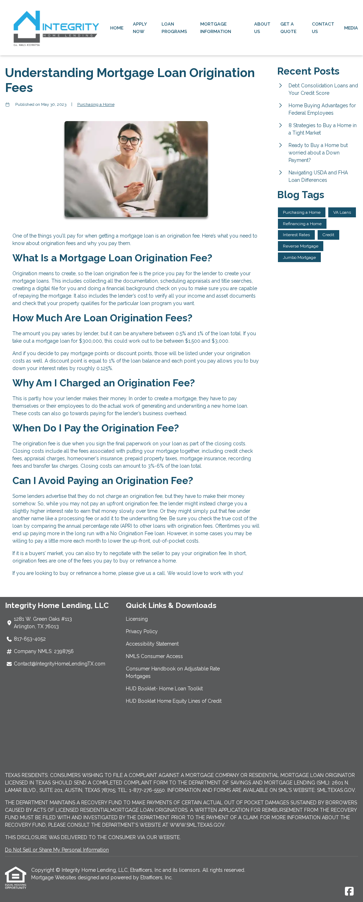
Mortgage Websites (54, 877)
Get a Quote (288, 27)
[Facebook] (349, 891)
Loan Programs (174, 27)
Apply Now (140, 27)
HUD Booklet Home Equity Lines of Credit (174, 701)
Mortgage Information (215, 27)
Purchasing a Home (96, 104)
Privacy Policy (142, 631)
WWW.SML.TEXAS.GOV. (197, 825)
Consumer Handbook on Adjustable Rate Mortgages (173, 672)
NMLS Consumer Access (154, 656)
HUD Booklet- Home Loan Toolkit (164, 688)
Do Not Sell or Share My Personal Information (57, 850)
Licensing (137, 619)
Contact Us (323, 27)
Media (351, 28)
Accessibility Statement (152, 644)
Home (116, 28)
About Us (262, 27)
